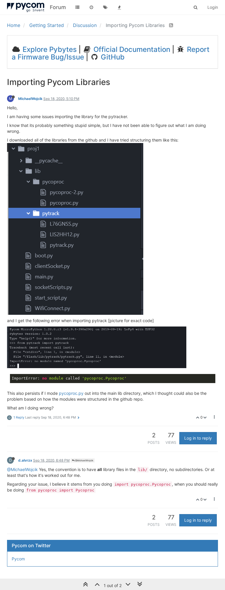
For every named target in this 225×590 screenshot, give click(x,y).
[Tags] (105, 7)
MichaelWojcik (30, 98)
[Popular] (119, 7)
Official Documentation (131, 49)
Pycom (18, 558)
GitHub (112, 57)
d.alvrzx (25, 460)
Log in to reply (198, 438)
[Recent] (91, 7)
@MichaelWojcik (83, 460)
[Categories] (77, 7)
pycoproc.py (71, 393)
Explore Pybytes (49, 49)
